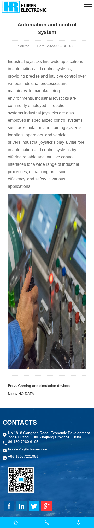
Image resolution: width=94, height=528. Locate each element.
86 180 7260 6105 (23, 442)
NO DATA (26, 394)
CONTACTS (20, 422)
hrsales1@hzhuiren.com (28, 449)
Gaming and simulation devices (44, 385)
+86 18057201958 (23, 456)
